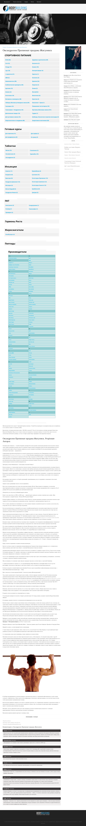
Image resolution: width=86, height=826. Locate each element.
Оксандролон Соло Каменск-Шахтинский (49, 517)
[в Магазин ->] (73, 47)
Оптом (32, 1)
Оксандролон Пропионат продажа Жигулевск (17, 47)
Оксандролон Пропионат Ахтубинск (18, 455)
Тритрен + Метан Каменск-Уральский (72, 155)
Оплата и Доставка (17, 1)
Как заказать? (7, 1)
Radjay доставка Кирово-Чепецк (72, 148)
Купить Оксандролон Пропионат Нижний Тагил (22, 580)
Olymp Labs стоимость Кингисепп (70, 158)
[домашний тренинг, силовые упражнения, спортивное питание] (16, 6)
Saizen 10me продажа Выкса (72, 152)
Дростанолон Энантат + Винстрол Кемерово (71, 144)
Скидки (26, 1)
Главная (4, 47)
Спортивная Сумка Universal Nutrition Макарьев (72, 162)
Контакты (39, 1)
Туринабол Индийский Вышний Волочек (12, 724)
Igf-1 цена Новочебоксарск (72, 166)
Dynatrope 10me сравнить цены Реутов (11, 722)
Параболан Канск (7, 720)
